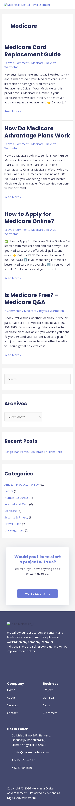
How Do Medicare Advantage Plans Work (37, 132)
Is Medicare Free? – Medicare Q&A (31, 298)
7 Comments (12, 311)
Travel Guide (12, 524)
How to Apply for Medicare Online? (29, 217)
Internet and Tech (16, 504)
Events (8, 491)
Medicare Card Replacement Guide (32, 50)
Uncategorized (14, 530)
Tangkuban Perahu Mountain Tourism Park (33, 452)
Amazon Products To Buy (21, 484)
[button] (37, 593)
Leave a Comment (16, 63)
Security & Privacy (16, 517)
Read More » (13, 111)
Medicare (10, 511)
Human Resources (16, 498)
